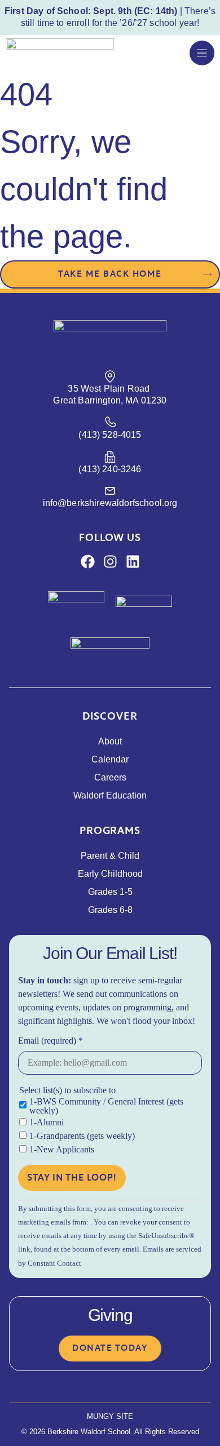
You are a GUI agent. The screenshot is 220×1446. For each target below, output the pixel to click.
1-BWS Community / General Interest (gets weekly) (106, 1106)
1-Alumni (46, 1122)
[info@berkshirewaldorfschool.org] (110, 491)
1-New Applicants (61, 1149)
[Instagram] (110, 562)
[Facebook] (88, 562)
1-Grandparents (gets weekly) (82, 1136)
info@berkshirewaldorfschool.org (110, 503)
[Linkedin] (133, 562)
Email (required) (50, 1040)
